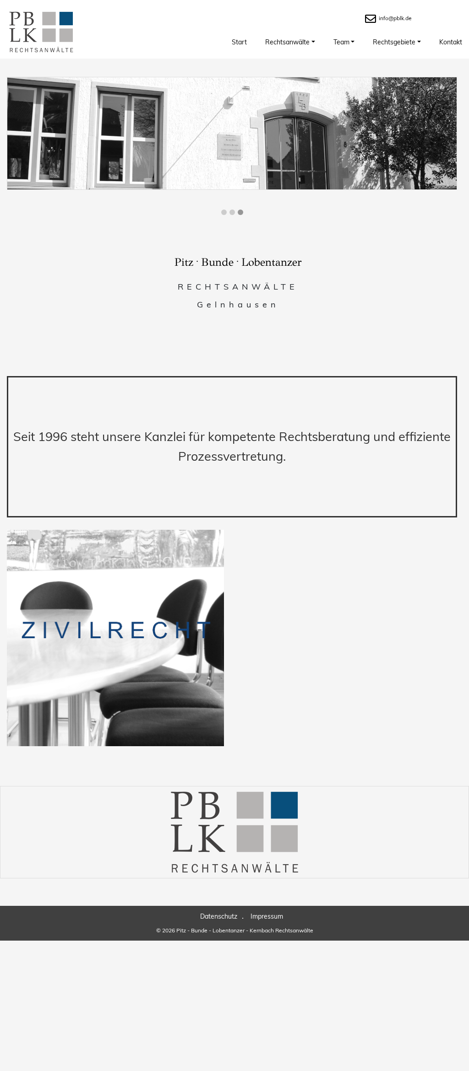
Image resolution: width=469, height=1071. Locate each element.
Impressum (267, 916)
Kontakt (450, 42)
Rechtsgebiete (394, 42)
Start (239, 42)
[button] (224, 212)
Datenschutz (218, 916)
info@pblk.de (395, 18)
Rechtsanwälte (287, 42)
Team (341, 42)
